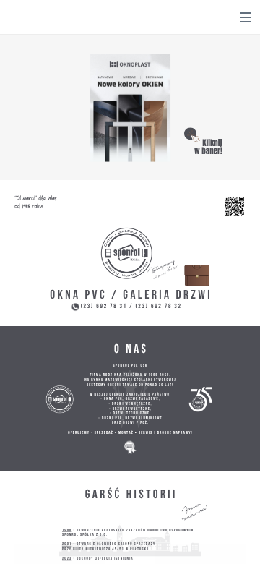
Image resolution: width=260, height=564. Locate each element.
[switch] (245, 17)
